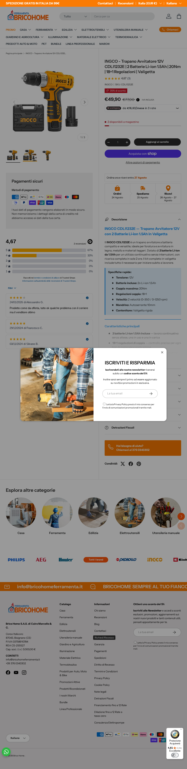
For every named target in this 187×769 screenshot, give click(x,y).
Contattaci (105, 3)
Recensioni (125, 3)
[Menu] (181, 730)
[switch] (175, 755)
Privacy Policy (121, 404)
